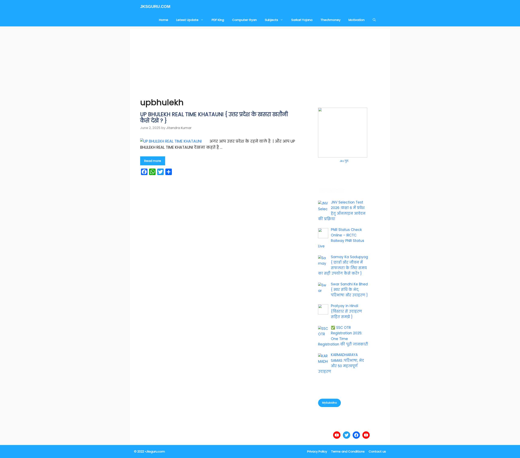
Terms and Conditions (348, 451)
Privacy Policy (317, 451)
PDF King (218, 20)
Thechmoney (330, 20)
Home (163, 20)
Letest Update (187, 20)
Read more (152, 161)
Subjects (271, 20)
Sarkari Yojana (301, 20)
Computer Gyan (244, 20)
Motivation (357, 20)
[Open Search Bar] (374, 19)
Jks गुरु (344, 161)
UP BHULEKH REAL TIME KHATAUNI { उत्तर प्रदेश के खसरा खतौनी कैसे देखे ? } (214, 117)
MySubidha (329, 403)
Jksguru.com (155, 6)
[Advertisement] (260, 56)
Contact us (377, 451)
